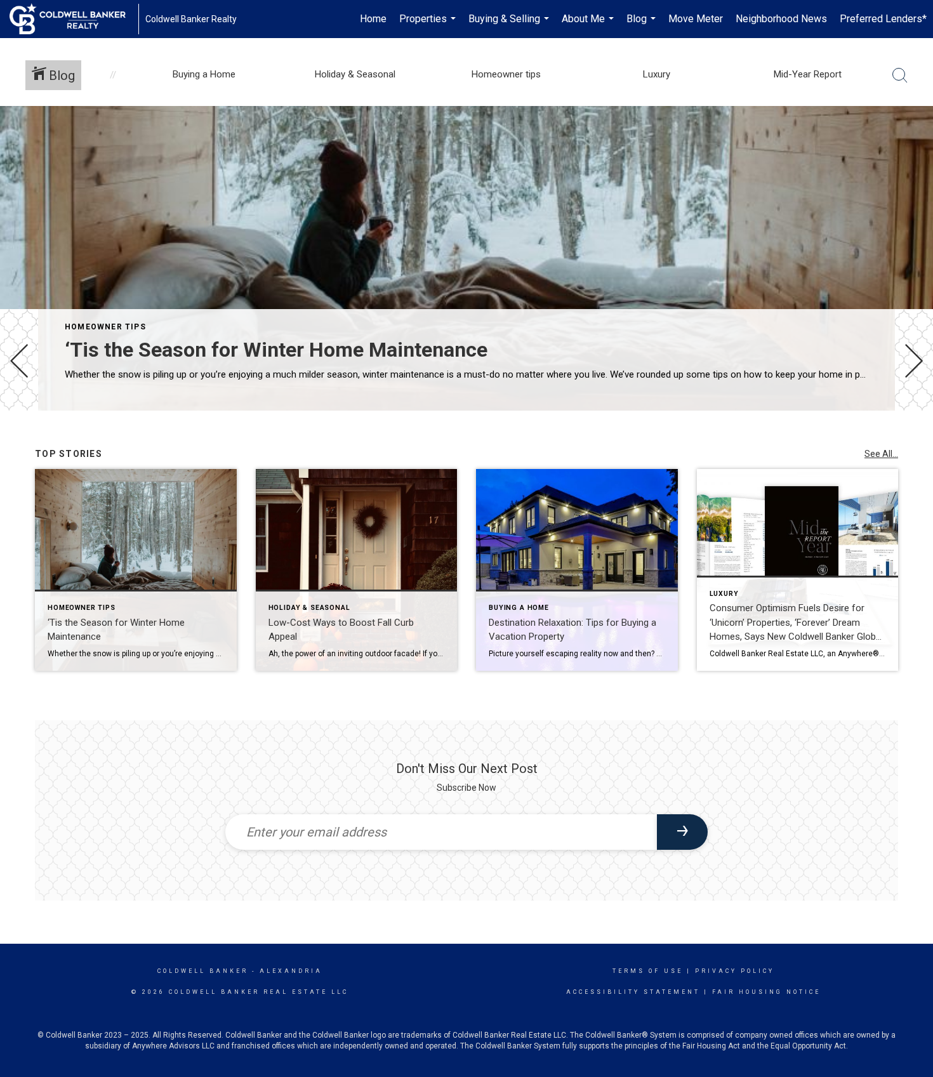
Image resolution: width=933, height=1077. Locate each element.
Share (913, 446)
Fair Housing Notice (766, 992)
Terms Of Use (647, 971)
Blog (642, 25)
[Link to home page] (74, 19)
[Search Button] (900, 75)
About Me (589, 25)
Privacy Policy (734, 971)
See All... (881, 454)
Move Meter (695, 19)
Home (373, 19)
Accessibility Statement (633, 992)
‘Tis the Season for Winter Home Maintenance (276, 350)
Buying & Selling (510, 25)
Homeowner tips (105, 326)
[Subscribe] (682, 832)
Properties (429, 25)
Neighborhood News (781, 19)
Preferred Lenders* (883, 19)
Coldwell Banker (202, 971)
